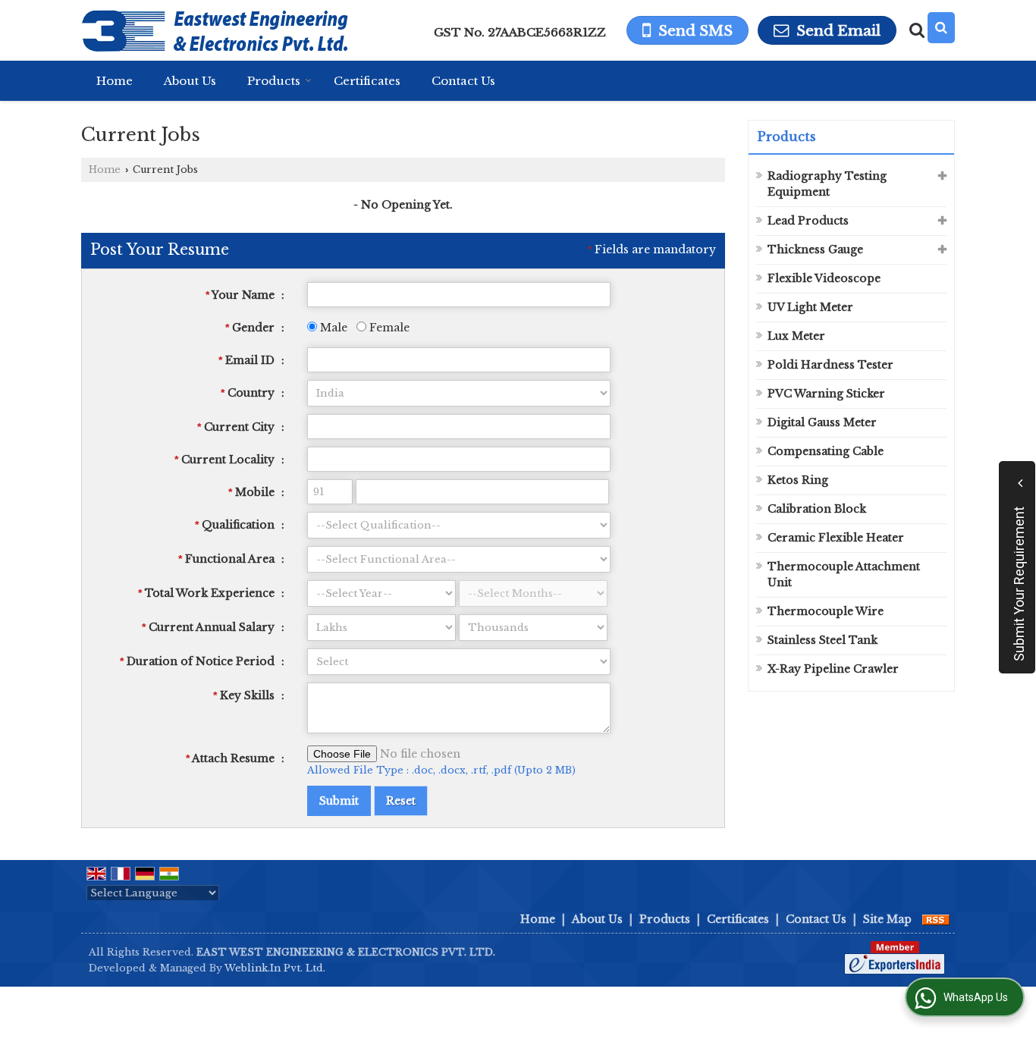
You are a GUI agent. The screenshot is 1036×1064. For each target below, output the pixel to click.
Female (388, 327)
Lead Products (808, 221)
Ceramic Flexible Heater (836, 538)
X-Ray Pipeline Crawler (833, 669)
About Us (190, 81)
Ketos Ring (798, 480)
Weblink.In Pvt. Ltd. (274, 968)
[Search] (941, 27)
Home (114, 81)
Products (273, 81)
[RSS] (936, 919)
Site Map (887, 919)
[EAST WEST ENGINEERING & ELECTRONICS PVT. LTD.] (214, 30)
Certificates (367, 81)
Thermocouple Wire (826, 611)
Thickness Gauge (815, 249)
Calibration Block (817, 509)
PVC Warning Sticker (826, 393)
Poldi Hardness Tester (830, 365)
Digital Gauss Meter (822, 422)
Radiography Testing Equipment (827, 184)
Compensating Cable (826, 451)
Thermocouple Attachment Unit (844, 574)
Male (332, 327)
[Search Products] (915, 30)
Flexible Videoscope (824, 278)
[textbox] (459, 426)
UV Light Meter (810, 307)
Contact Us (463, 81)
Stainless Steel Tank (822, 640)
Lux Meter (796, 336)
